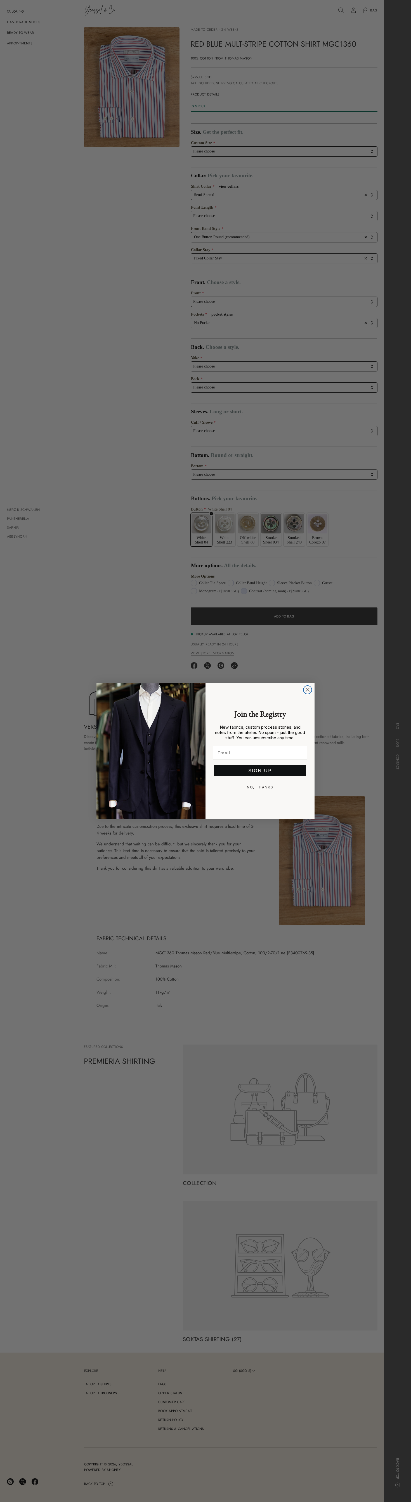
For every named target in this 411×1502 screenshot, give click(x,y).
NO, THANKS (260, 787)
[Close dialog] (307, 690)
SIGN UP (260, 770)
